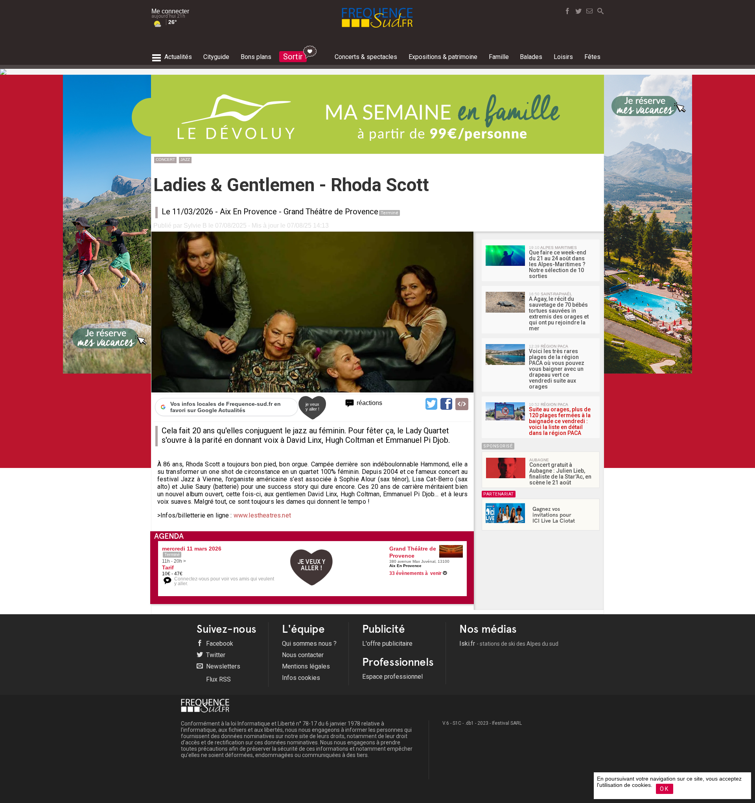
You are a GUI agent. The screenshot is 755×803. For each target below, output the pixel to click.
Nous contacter (303, 655)
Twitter (214, 655)
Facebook (218, 643)
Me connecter (170, 11)
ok (664, 789)
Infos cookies (301, 677)
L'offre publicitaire (387, 643)
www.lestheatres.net (262, 515)
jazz (185, 159)
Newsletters (222, 666)
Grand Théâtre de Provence (331, 211)
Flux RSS (217, 679)
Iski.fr (508, 643)
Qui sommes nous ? (309, 643)
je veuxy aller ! (312, 406)
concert (165, 159)
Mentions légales (306, 666)
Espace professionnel (392, 676)
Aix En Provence (248, 211)
